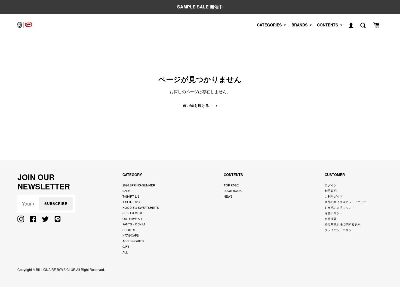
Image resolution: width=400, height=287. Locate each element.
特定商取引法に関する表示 (343, 224)
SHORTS (128, 230)
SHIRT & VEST (132, 213)
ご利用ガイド (334, 196)
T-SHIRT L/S (130, 196)
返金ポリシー (334, 213)
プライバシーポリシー (340, 230)
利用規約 (331, 190)
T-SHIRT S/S (131, 202)
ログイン (331, 185)
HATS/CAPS (130, 235)
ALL (125, 252)
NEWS (228, 196)
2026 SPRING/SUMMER (138, 185)
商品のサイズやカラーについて (346, 202)
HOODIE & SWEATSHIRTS (140, 207)
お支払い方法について (340, 207)
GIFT (126, 246)
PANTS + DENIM (133, 224)
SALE (126, 190)
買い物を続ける (196, 105)
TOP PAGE (231, 185)
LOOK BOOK (233, 190)
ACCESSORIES (133, 241)
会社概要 (331, 218)
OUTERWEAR (132, 218)
